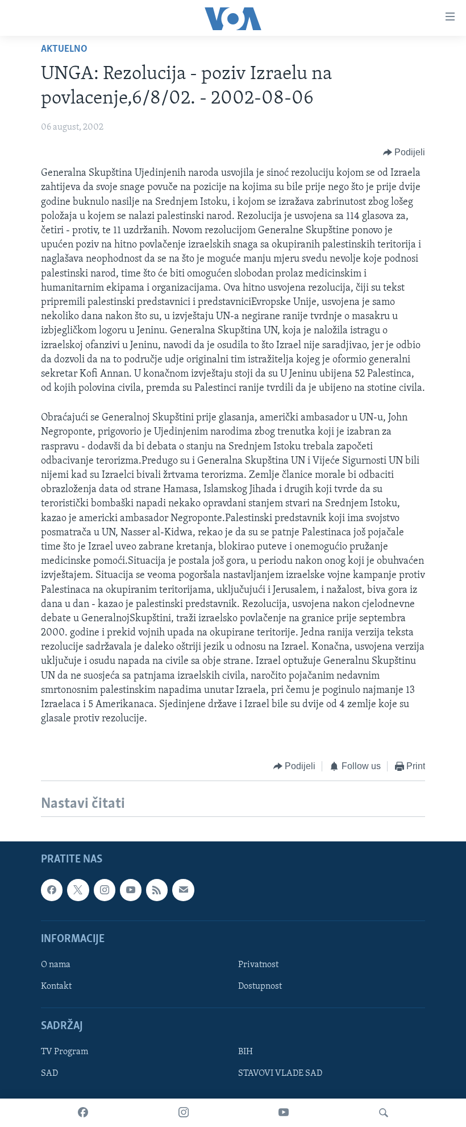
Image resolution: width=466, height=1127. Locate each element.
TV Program (64, 1051)
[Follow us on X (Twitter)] (78, 890)
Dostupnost (260, 986)
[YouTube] (283, 1113)
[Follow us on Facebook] (52, 890)
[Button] (404, 152)
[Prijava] (183, 890)
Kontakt (56, 986)
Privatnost (258, 964)
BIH (245, 1051)
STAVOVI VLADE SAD (280, 1073)
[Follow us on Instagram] (104, 890)
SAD (49, 1073)
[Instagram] (183, 1113)
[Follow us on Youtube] (131, 890)
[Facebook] (83, 1113)
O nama (55, 964)
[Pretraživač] (384, 1113)
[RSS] (157, 890)
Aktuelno (64, 49)
